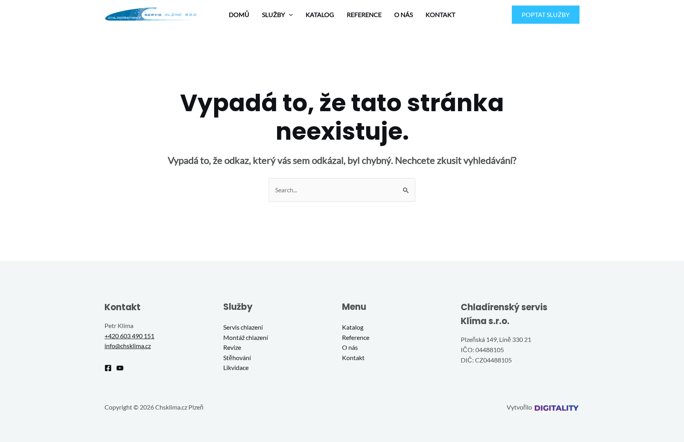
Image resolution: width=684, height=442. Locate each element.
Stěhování (237, 357)
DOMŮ (239, 14)
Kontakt (353, 357)
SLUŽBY (273, 14)
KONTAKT (440, 14)
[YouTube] (120, 368)
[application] (289, 14)
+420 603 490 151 (129, 336)
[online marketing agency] (556, 407)
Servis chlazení (243, 327)
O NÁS (403, 14)
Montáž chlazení (245, 337)
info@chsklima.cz (127, 345)
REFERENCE (364, 14)
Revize (232, 347)
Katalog (352, 327)
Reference (355, 337)
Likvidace (236, 367)
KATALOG (320, 14)
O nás (350, 347)
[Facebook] (108, 368)
